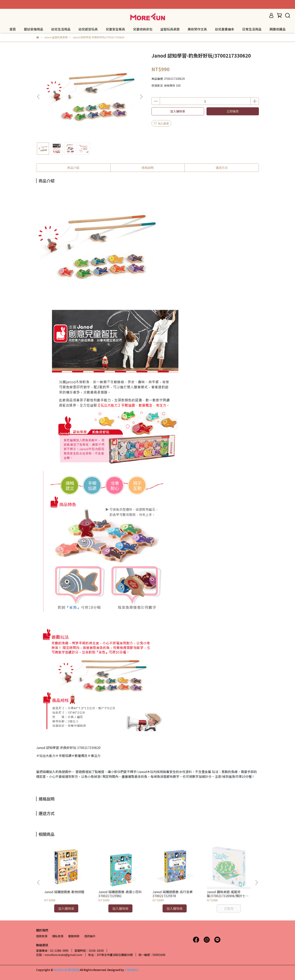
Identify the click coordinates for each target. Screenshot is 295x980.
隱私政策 (57, 936)
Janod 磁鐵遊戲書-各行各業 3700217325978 (173, 894)
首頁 (12, 29)
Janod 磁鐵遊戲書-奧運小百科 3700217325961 (120, 894)
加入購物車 (177, 111)
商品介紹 (73, 167)
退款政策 (41, 936)
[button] (141, 96)
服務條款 (73, 936)
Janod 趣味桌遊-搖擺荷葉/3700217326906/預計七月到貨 (228, 894)
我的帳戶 (90, 936)
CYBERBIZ (131, 970)
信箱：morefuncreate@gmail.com (59, 955)
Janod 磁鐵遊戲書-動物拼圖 (64, 892)
